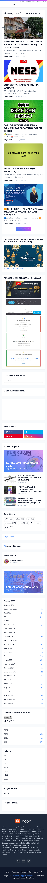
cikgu (20, 519)
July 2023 (23, 680)
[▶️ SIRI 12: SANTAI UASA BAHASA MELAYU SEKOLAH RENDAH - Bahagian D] (23, 195)
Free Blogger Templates (24, 878)
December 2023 (23, 672)
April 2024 (23, 656)
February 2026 (23, 601)
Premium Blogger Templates (23, 876)
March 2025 (23, 621)
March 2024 (23, 660)
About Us (15, 872)
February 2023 (23, 699)
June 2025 (23, 617)
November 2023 (23, 676)
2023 (23, 742)
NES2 (35, 523)
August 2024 (23, 644)
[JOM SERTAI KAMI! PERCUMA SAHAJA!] (23, 71)
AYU (9, 519)
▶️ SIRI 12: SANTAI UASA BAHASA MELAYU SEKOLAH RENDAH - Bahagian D (23, 212)
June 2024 (23, 648)
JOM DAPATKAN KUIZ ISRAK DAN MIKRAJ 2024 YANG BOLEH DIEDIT (23, 128)
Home (6, 808)
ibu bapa (10, 523)
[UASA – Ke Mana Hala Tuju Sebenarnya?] (23, 154)
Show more (14, 562)
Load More (22, 229)
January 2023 (23, 703)
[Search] (14, 4)
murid (23, 523)
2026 (23, 730)
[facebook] (18, 861)
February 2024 (23, 664)
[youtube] (23, 861)
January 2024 (23, 668)
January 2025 (23, 625)
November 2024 (23, 633)
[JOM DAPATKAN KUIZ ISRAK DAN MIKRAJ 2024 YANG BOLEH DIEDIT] (23, 111)
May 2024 (23, 652)
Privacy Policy (26, 872)
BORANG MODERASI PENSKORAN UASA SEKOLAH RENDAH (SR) (29, 478)
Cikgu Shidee (9, 537)
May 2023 (23, 688)
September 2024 (23, 640)
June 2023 (23, 684)
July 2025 (23, 613)
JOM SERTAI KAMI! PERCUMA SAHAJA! (21, 86)
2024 (23, 738)
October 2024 (23, 636)
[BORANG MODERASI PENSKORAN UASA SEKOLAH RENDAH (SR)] (10, 479)
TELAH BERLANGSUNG (14, 269)
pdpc (9, 527)
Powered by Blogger (14, 546)
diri (31, 519)
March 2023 (23, 695)
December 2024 (23, 629)
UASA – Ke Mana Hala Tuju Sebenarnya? (19, 170)
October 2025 (23, 605)
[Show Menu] (3, 28)
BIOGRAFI (8, 794)
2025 (23, 734)
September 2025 (23, 609)
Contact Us (38, 872)
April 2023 (23, 692)
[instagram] (28, 861)
